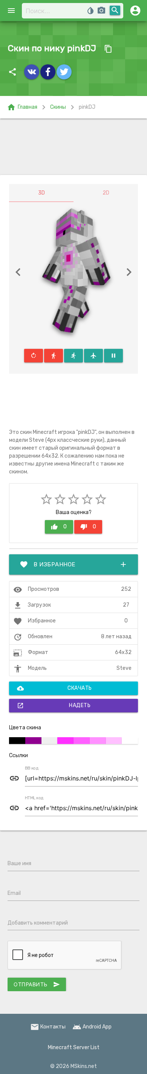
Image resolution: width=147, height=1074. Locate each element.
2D (106, 193)
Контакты (48, 1027)
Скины (58, 107)
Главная (22, 107)
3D (41, 193)
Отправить (37, 984)
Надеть (53, 705)
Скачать (54, 688)
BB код (31, 768)
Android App (92, 1027)
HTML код (34, 798)
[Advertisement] (73, 147)
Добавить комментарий (38, 923)
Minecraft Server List (74, 1047)
